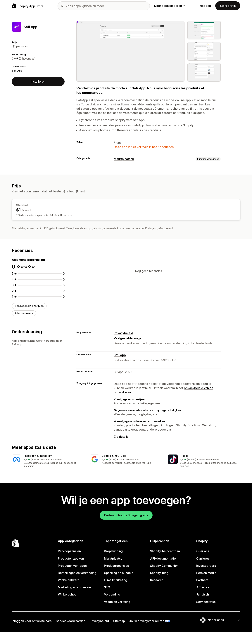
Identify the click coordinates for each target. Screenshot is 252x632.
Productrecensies (116, 565)
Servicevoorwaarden (70, 621)
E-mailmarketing (115, 580)
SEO (107, 587)
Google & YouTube (114, 455)
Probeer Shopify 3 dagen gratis (126, 515)
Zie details (121, 436)
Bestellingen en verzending (77, 573)
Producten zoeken (71, 558)
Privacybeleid (123, 333)
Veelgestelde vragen (128, 338)
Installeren (38, 81)
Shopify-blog (159, 573)
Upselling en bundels (118, 573)
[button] (48, 461)
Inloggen (205, 6)
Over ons (202, 551)
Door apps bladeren (168, 6)
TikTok (184, 455)
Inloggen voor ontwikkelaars (31, 621)
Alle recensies (24, 313)
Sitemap (119, 621)
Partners (202, 580)
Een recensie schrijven (29, 305)
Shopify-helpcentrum (165, 551)
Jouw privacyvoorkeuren (146, 621)
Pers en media (206, 573)
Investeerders (206, 565)
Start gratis (228, 6)
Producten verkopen (72, 565)
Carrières (202, 558)
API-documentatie (163, 558)
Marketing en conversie (74, 587)
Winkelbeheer (68, 594)
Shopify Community (164, 565)
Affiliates (202, 587)
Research (156, 580)
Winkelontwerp (68, 580)
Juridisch (202, 594)
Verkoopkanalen (69, 551)
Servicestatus (205, 602)
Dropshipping (113, 551)
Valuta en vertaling (117, 602)
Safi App (17, 70)
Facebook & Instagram (38, 455)
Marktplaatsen (124, 159)
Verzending (112, 594)
